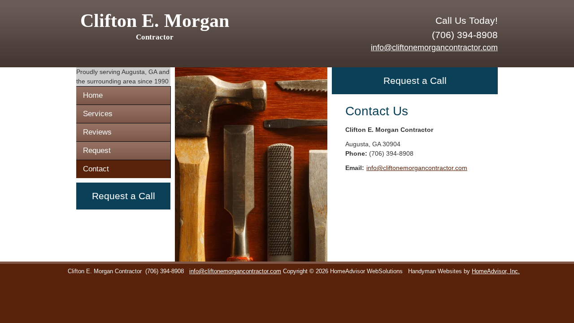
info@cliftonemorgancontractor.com (434, 47)
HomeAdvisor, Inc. (496, 271)
